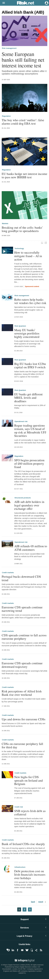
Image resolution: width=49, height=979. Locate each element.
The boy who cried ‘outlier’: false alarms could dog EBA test (23, 121)
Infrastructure (20, 867)
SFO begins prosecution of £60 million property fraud (29, 463)
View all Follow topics (8, 950)
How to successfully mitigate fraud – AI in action (28, 256)
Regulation (6, 116)
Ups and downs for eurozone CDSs (23, 719)
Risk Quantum (20, 326)
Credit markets (8, 572)
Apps (31, 950)
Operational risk (21, 421)
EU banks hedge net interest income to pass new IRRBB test (24, 175)
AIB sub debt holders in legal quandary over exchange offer (29, 505)
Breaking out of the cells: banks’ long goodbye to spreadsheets (22, 229)
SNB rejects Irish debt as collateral (30, 812)
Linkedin (12, 950)
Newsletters (22, 950)
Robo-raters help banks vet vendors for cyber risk (30, 301)
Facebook (17, 950)
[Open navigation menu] (2, 3)
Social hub (36, 950)
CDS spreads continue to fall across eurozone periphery (24, 636)
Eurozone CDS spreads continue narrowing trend (22, 609)
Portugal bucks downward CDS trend (21, 578)
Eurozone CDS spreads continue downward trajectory (22, 664)
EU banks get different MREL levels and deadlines (28, 397)
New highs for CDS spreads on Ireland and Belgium (28, 780)
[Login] (46, 2)
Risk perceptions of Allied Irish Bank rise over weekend (22, 693)
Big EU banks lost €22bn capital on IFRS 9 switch (30, 365)
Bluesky (26, 950)
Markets (5, 223)
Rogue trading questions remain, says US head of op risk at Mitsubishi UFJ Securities (30, 430)
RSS (41, 950)
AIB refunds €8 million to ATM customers (30, 547)
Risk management (9, 48)
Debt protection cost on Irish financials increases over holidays (29, 874)
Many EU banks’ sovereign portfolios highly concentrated (26, 333)
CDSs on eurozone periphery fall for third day (22, 745)
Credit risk (19, 807)
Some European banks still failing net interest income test (23, 59)
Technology (19, 248)
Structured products (23, 498)
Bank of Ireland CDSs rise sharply (23, 844)
